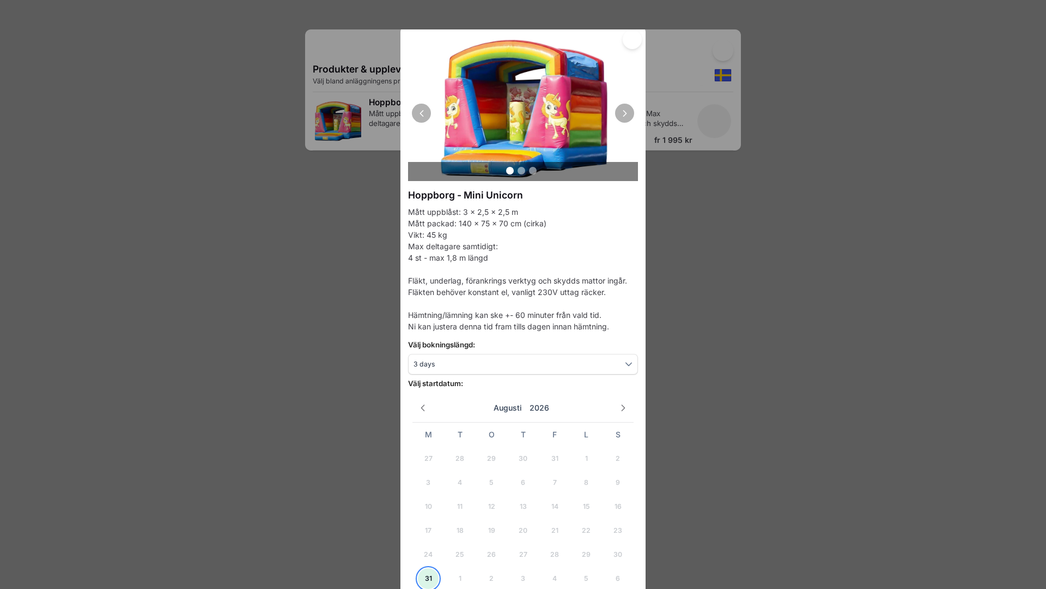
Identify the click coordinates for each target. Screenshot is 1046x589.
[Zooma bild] (523, 107)
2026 (539, 407)
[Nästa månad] (623, 408)
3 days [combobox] (424, 364)
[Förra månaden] (423, 408)
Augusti (508, 407)
